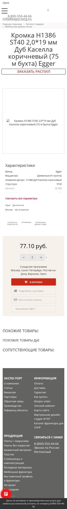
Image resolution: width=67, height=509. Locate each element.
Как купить (41, 397)
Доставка (39, 388)
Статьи (8, 388)
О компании (11, 383)
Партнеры (10, 397)
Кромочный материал (17, 450)
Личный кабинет (44, 405)
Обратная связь (14, 401)
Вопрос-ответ (42, 401)
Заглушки (10, 485)
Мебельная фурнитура (18, 472)
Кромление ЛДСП (25, 308)
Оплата (38, 383)
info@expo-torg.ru (17, 18)
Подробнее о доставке (31, 290)
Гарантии (40, 392)
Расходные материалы (18, 467)
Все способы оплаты (30, 299)
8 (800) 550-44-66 (46, 444)
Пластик (9, 454)
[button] (59, 11)
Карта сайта (41, 410)
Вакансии (10, 392)
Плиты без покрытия (17, 445)
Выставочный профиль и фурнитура (18, 478)
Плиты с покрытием (16, 441)
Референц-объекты (16, 410)
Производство (12, 405)
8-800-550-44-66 (20, 16)
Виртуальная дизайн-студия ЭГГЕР (47, 417)
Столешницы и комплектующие (14, 461)
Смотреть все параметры (21, 198)
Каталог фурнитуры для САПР (48, 425)
